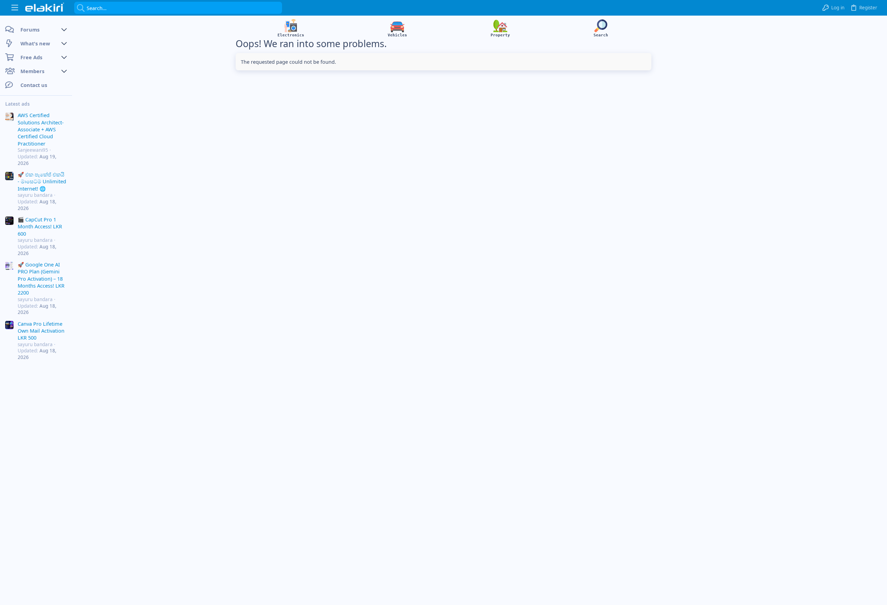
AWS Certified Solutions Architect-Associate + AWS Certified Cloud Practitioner (41, 129)
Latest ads (17, 104)
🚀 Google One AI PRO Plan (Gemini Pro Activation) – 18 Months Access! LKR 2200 (41, 278)
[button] (15, 8)
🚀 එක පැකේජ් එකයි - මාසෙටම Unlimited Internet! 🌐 (42, 181)
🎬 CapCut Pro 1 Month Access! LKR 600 (40, 226)
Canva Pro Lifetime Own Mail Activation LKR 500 (41, 330)
